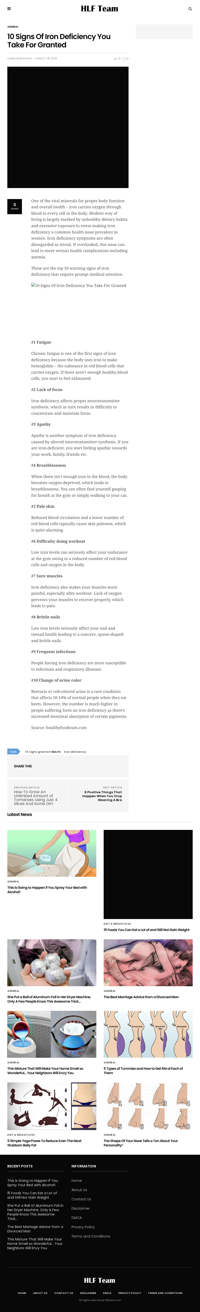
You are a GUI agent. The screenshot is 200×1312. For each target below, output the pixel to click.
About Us (79, 1189)
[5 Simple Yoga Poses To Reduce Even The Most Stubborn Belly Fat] (51, 1106)
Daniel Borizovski (19, 58)
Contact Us (81, 1199)
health (55, 752)
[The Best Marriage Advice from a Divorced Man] (148, 962)
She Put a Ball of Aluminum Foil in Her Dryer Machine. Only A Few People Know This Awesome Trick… (49, 999)
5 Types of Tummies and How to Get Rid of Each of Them (143, 1070)
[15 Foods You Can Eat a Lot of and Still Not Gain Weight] (148, 874)
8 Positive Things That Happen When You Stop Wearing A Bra (102, 796)
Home (76, 1180)
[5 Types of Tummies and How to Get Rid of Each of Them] (148, 1034)
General (13, 27)
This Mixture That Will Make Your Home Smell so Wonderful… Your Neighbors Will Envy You (45, 1070)
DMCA (76, 1217)
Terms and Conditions (90, 1236)
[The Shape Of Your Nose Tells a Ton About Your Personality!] (148, 1106)
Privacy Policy (83, 1227)
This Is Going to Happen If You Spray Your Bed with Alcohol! (47, 889)
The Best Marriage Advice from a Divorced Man (141, 997)
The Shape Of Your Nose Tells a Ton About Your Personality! (141, 1143)
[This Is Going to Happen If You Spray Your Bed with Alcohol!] (51, 853)
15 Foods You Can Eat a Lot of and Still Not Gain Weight (147, 929)
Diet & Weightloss (117, 924)
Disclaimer (80, 1208)
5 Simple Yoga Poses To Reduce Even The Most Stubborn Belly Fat (44, 1143)
